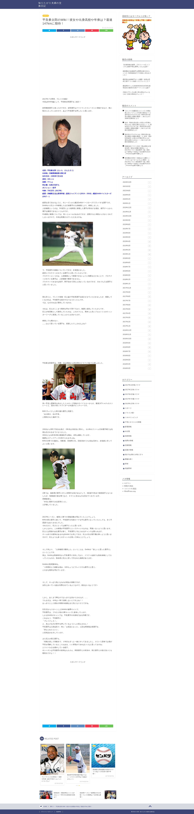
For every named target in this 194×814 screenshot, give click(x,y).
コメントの (130, 488)
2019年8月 (136, 224)
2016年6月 (136, 355)
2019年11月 (136, 212)
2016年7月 (136, 351)
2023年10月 (136, 182)
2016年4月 (136, 364)
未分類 (127, 431)
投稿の (128, 486)
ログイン (127, 483)
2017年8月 (136, 296)
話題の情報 (129, 450)
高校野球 (128, 468)
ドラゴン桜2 (129, 413)
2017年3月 (136, 317)
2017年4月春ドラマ (132, 394)
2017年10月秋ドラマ (132, 385)
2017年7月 (136, 300)
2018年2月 (136, 279)
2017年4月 (136, 313)
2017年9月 (136, 292)
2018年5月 (136, 275)
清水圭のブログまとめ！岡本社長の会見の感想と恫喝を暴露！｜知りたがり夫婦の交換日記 (138, 116)
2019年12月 (136, 207)
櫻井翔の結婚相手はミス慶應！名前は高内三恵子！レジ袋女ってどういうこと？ (136, 80)
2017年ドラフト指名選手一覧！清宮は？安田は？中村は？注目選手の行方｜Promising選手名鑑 (138, 151)
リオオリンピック (131, 417)
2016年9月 (136, 343)
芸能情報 (128, 445)
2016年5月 (136, 360)
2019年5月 (136, 237)
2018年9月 (136, 258)
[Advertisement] (77, 52)
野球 (126, 464)
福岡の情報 (129, 440)
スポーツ (45, 15)
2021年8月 (136, 190)
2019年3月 (136, 245)
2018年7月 (136, 267)
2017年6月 (136, 305)
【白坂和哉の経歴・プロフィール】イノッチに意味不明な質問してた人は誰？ (136, 65)
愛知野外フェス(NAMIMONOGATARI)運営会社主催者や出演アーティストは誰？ (137, 87)
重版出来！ (129, 459)
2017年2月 (136, 322)
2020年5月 (136, 195)
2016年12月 (136, 330)
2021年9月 (136, 186)
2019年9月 (136, 220)
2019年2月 (136, 250)
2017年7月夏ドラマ (132, 399)
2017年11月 (136, 288)
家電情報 (128, 426)
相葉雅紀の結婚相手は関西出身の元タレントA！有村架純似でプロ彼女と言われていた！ (137, 73)
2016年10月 (136, 339)
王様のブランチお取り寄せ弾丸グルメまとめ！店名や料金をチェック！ (136, 93)
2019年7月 (136, 229)
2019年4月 (136, 241)
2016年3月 (136, 368)
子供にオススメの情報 (133, 422)
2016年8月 (136, 347)
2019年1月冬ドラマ (132, 403)
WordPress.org (130, 491)
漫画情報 (128, 436)
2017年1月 (136, 326)
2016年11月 (136, 334)
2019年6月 (136, 233)
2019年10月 (136, 216)
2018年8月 (136, 262)
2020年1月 (136, 203)
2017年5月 (136, 309)
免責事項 (58, 811)
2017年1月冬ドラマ (132, 389)
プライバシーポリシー (47, 811)
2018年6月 (136, 271)
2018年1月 (136, 284)
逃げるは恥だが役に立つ (134, 454)
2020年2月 (136, 199)
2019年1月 (136, 254)
